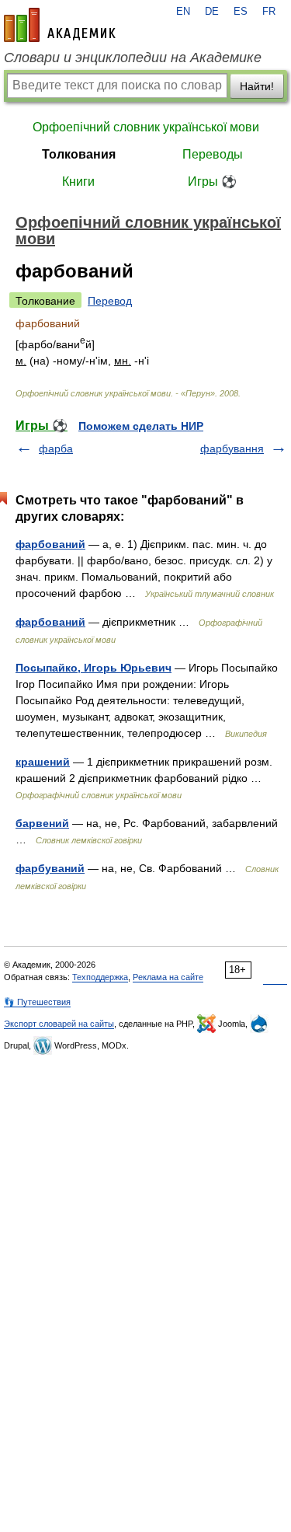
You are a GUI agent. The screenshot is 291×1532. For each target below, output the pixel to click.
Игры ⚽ (212, 181)
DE (212, 11)
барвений (42, 823)
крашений (43, 762)
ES (241, 11)
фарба (56, 448)
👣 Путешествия (37, 1002)
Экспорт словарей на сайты (59, 1023)
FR (268, 11)
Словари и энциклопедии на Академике (133, 57)
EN (183, 11)
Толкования (79, 154)
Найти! (257, 86)
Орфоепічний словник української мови (146, 127)
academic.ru (60, 25)
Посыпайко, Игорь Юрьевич (93, 667)
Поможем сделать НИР (140, 426)
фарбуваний (50, 868)
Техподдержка (100, 977)
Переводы (212, 154)
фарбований (50, 544)
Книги (78, 181)
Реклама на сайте (168, 977)
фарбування (232, 448)
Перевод (110, 301)
